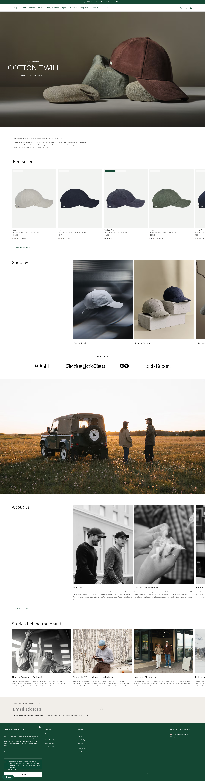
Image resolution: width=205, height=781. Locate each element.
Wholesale (81, 737)
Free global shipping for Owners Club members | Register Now (102, 2)
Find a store (49, 743)
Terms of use (153, 773)
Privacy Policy (19, 770)
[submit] (100, 709)
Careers (80, 743)
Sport (64, 8)
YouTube (81, 755)
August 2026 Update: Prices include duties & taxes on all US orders (102, 4)
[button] (202, 304)
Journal (48, 737)
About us (95, 8)
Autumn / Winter (35, 8)
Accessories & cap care (79, 8)
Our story (48, 734)
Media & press (83, 740)
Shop (24, 8)
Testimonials (49, 746)
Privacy (146, 773)
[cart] (190, 7)
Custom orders (107, 8)
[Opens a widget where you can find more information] (8, 777)
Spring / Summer (52, 8)
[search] (185, 7)
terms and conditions (22, 717)
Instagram (81, 749)
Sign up (23, 775)
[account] (180, 7)
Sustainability (50, 740)
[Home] (15, 8)
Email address (9, 752)
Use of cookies (162, 773)
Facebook (81, 752)
